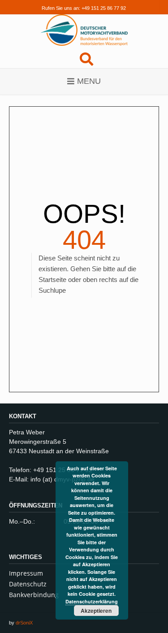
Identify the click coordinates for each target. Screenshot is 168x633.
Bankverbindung (34, 594)
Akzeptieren (96, 611)
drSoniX (24, 622)
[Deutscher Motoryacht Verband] (84, 30)
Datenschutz (28, 584)
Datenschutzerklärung (91, 601)
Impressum (26, 573)
